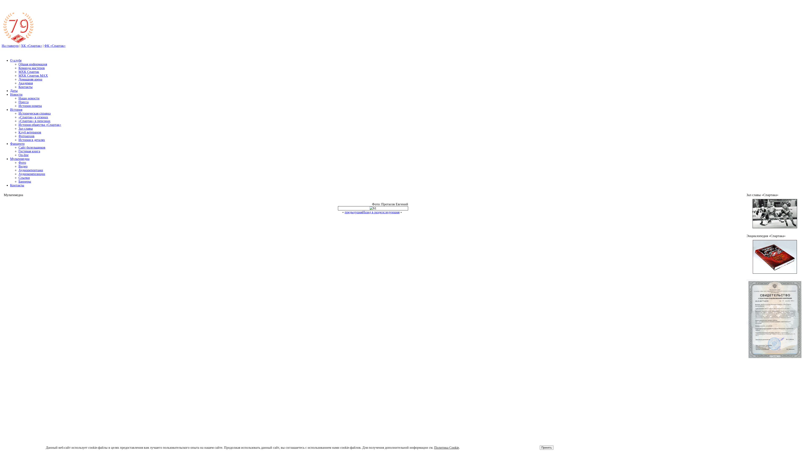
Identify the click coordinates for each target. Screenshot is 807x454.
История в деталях (31, 140)
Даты (14, 90)
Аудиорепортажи (30, 170)
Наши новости (29, 98)
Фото (22, 162)
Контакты (25, 87)
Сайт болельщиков (31, 147)
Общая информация (32, 64)
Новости (16, 94)
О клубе (16, 60)
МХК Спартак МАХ (33, 75)
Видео (23, 166)
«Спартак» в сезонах (33, 117)
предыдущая (354, 212)
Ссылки (24, 177)
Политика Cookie (446, 447)
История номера (30, 106)
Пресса (23, 102)
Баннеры (24, 181)
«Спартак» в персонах (34, 121)
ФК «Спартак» (55, 46)
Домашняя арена (30, 79)
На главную (10, 46)
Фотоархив (26, 136)
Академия (25, 83)
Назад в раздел (373, 212)
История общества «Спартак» (39, 125)
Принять (546, 447)
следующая (392, 212)
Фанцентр (17, 143)
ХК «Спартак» (31, 46)
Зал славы (25, 128)
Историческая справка (34, 113)
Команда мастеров (31, 68)
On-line (23, 155)
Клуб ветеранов (29, 132)
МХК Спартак (28, 72)
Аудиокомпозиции (31, 174)
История (16, 109)
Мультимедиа (19, 159)
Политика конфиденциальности (761, 375)
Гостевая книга (29, 151)
